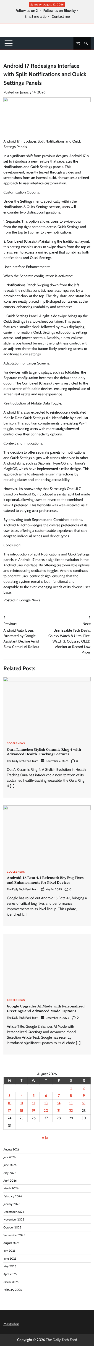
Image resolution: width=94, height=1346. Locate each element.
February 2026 (12, 1196)
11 (22, 1103)
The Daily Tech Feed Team (22, 761)
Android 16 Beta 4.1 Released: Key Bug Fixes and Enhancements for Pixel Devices (45, 880)
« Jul (45, 1137)
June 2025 (9, 1258)
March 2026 (10, 1188)
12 (33, 1103)
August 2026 (11, 1149)
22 (71, 1110)
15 (71, 1103)
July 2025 (9, 1250)
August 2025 (11, 1243)
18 (21, 1110)
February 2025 (12, 1289)
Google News (29, 600)
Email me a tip (35, 16)
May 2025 (9, 1266)
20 (46, 1110)
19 (33, 1110)
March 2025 (10, 1282)
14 (58, 1103)
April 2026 (10, 1180)
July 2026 (9, 1157)
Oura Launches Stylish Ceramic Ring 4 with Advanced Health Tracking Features (44, 752)
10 (9, 1103)
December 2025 (13, 1211)
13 (46, 1103)
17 (9, 1110)
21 (58, 1110)
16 (83, 1103)
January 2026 (11, 1204)
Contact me (61, 16)
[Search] (86, 43)
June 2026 (9, 1165)
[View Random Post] (78, 43)
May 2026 (9, 1173)
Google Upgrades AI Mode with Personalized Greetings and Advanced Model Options (46, 1008)
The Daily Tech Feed (61, 1340)
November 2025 (13, 1219)
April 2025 (10, 1274)
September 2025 (14, 1235)
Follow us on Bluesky (59, 11)
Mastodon (11, 1324)
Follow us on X (27, 11)
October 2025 (12, 1227)
